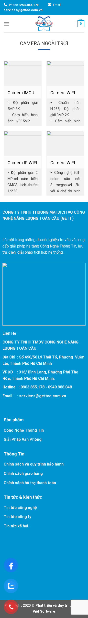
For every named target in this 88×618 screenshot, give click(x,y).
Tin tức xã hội (16, 526)
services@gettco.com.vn (42, 396)
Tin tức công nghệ (20, 507)
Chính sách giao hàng (23, 473)
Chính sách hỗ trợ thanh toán (30, 483)
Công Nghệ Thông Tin (24, 430)
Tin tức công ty (17, 516)
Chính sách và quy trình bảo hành (34, 464)
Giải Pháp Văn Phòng (23, 439)
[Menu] (7, 24)
